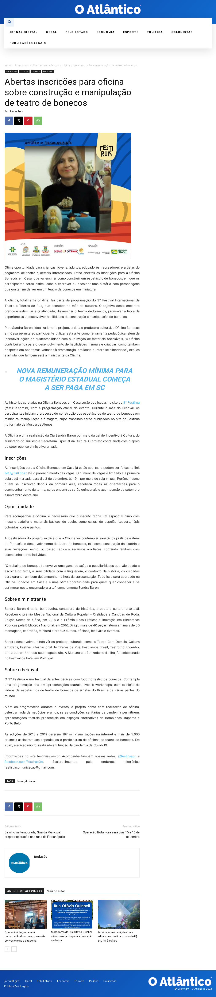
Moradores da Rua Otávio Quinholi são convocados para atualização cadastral (72, 936)
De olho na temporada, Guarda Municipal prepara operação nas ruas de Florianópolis (35, 834)
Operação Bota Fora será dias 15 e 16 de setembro (111, 834)
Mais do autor (56, 891)
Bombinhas (22, 65)
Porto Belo (48, 71)
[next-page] (14, 949)
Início (8, 65)
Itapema (36, 71)
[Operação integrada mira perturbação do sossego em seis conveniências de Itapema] (26, 914)
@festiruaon (127, 756)
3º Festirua (131, 402)
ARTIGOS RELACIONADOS (24, 891)
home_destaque (27, 781)
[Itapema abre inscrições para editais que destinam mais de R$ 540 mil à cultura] (119, 914)
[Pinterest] (28, 121)
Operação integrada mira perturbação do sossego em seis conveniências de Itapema (25, 936)
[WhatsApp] (38, 121)
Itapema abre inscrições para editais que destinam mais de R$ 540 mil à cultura (117, 936)
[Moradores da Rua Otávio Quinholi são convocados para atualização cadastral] (72, 914)
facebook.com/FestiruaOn (24, 762)
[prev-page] (7, 949)
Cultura (24, 71)
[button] (9, 22)
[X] (18, 121)
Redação (15, 111)
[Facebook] (9, 121)
